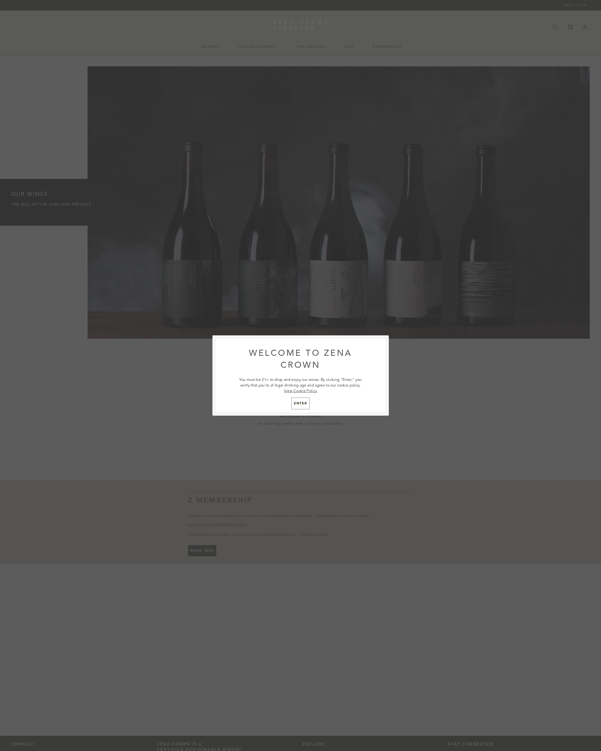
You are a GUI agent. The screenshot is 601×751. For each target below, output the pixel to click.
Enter (300, 403)
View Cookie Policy (300, 391)
